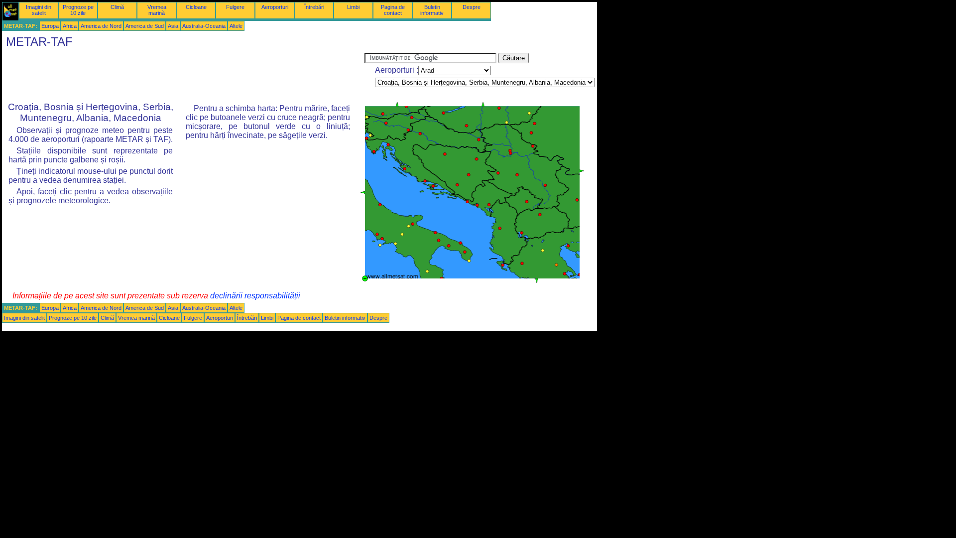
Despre (471, 7)
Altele (236, 26)
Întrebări (314, 7)
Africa (70, 26)
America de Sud (144, 26)
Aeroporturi (274, 7)
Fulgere (235, 7)
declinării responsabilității (255, 295)
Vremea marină (156, 10)
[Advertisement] (183, 75)
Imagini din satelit (38, 10)
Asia (173, 26)
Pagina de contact (393, 10)
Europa (50, 26)
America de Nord (101, 26)
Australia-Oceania (204, 26)
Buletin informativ (432, 10)
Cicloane (196, 7)
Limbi (353, 7)
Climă (117, 7)
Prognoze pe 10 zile (78, 10)
